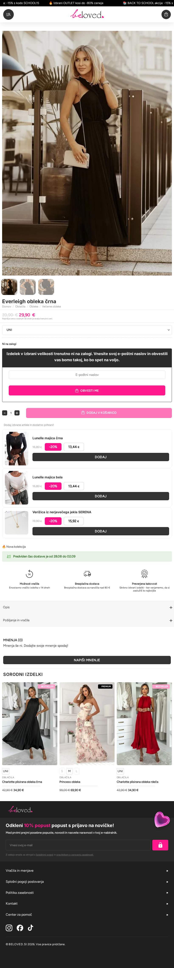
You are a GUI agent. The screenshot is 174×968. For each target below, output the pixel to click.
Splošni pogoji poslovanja (25, 882)
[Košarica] (166, 14)
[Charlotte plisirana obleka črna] (29, 723)
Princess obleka (69, 782)
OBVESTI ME (89, 390)
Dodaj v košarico (102, 413)
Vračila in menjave (20, 870)
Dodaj (101, 457)
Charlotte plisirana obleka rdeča (137, 782)
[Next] (163, 153)
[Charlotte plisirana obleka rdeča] (144, 723)
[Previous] (11, 153)
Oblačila (20, 306)
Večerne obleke (51, 306)
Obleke (33, 306)
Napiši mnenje (87, 660)
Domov (6, 306)
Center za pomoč (19, 915)
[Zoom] (8, 270)
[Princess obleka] (87, 723)
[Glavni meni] (8, 14)
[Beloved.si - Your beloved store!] (87, 14)
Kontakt (12, 903)
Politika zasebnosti (20, 893)
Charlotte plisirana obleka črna (22, 782)
